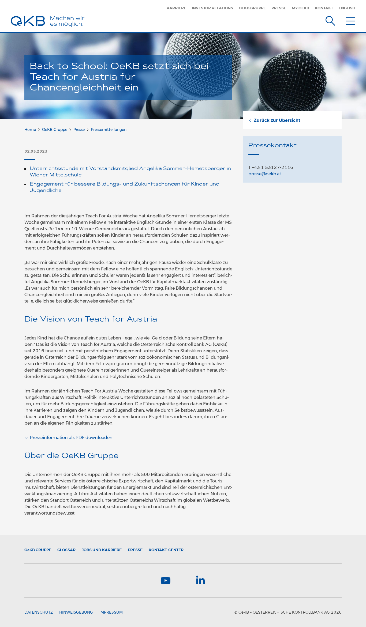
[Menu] (350, 20)
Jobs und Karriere (102, 549)
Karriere (176, 8)
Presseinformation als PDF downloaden (71, 437)
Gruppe (37, 549)
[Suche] (330, 20)
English (347, 8)
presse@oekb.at (264, 173)
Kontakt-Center (166, 549)
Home (30, 129)
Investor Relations (212, 8)
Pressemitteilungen (108, 129)
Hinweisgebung (76, 612)
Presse (278, 8)
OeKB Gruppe (252, 8)
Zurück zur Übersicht (277, 120)
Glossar (66, 549)
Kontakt (324, 8)
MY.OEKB (300, 8)
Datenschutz (38, 612)
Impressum (111, 612)
